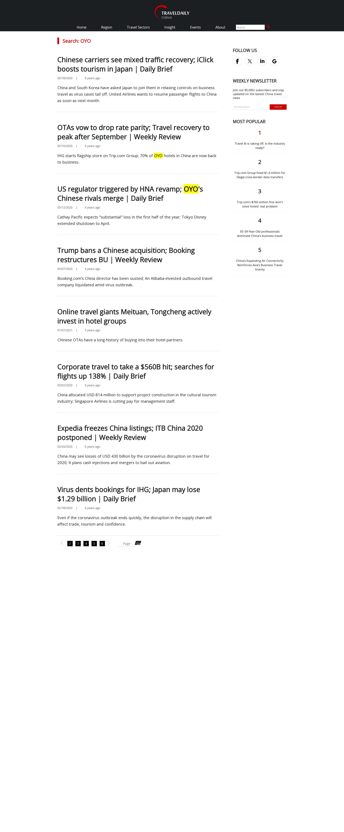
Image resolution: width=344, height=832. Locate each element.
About (220, 27)
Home (81, 27)
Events (195, 27)
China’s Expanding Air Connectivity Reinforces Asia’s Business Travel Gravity (260, 265)
